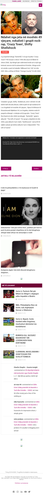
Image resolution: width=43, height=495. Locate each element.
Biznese (26, 1)
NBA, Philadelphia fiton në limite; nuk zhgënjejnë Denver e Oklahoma (26, 307)
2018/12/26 (7, 193)
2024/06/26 (7, 236)
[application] (21, 148)
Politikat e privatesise (21, 483)
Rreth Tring (36, 1)
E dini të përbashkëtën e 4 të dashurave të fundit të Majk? (19, 189)
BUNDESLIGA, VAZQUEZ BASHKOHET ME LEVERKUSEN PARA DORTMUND (26, 339)
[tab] (21, 286)
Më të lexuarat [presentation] (8, 285)
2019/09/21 (7, 276)
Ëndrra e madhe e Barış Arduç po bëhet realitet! (38, 169)
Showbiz (5, 52)
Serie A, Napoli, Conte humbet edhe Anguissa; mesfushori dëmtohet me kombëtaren (26, 323)
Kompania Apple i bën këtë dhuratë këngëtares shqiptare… (18, 271)
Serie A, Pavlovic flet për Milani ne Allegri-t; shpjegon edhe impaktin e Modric (27, 293)
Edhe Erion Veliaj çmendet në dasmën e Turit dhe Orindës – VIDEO (25, 387)
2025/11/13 (21, 299)
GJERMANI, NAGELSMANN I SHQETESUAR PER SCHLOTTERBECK (27, 354)
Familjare (16, 1)
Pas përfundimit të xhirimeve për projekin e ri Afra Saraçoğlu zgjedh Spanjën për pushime (7, 169)
